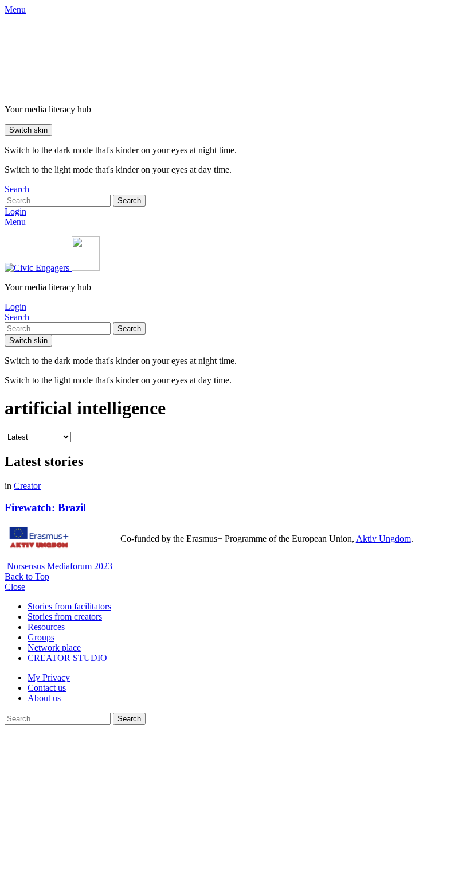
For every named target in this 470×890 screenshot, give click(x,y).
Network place (54, 647)
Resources (46, 627)
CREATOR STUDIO (67, 658)
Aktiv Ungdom (383, 538)
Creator (27, 486)
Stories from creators (65, 616)
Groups (41, 637)
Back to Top (27, 576)
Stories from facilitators (69, 606)
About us (44, 698)
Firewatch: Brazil (45, 508)
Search (129, 200)
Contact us (47, 688)
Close (15, 587)
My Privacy (49, 677)
